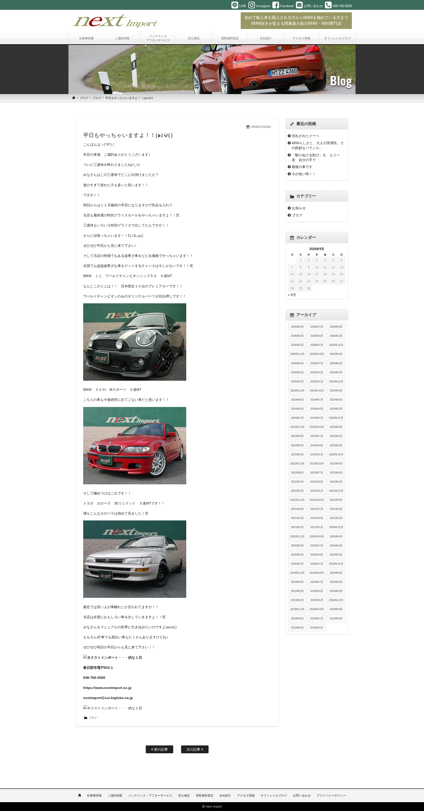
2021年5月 (297, 518)
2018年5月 (297, 627)
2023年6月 (336, 435)
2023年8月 (297, 435)
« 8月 (292, 295)
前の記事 (160, 749)
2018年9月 (336, 609)
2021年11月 (297, 499)
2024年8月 (297, 399)
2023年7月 (316, 435)
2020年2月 (297, 563)
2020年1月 (316, 563)
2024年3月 (336, 408)
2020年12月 (336, 527)
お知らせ (299, 208)
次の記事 (193, 749)
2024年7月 (316, 399)
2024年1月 (316, 417)
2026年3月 (336, 335)
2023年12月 (336, 417)
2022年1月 (316, 490)
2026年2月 (297, 344)
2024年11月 (297, 390)
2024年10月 (317, 390)
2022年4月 (316, 481)
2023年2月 (297, 454)
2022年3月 (336, 481)
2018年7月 (316, 618)
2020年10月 (317, 536)
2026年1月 (316, 344)
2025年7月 (316, 363)
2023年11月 (297, 426)
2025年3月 (336, 372)
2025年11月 (297, 353)
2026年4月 (316, 335)
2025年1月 (316, 381)
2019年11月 (297, 572)
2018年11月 (297, 609)
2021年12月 (336, 490)
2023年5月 (297, 445)
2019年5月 (297, 590)
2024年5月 (297, 408)
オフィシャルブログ (274, 795)
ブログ (84, 98)
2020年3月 (336, 554)
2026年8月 (297, 326)
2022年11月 (297, 463)
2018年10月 (317, 609)
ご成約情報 (114, 795)
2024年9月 (336, 390)
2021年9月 (336, 499)
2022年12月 (336, 454)
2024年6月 (336, 399)
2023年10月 (317, 426)
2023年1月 (316, 454)
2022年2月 (297, 490)
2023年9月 (336, 426)
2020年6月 (336, 545)
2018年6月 (336, 618)
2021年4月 (316, 518)
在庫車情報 (94, 795)
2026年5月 (297, 335)
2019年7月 (316, 581)
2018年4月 (316, 627)
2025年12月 (336, 344)
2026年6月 (336, 326)
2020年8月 (297, 545)
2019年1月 (316, 600)
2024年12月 (336, 381)
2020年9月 (336, 536)
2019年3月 (336, 590)
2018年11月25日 (261, 126)
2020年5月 (297, 554)
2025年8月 (297, 363)
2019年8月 (297, 581)
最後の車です (302, 167)
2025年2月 (297, 381)
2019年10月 (317, 572)
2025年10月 (317, 353)
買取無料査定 (204, 795)
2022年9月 (336, 463)
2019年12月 (336, 563)
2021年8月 (297, 508)
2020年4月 (316, 554)
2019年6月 (336, 581)
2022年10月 (317, 463)
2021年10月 (317, 499)
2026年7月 (316, 326)
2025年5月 (297, 372)
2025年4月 (316, 372)
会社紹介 (225, 795)
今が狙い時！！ (304, 174)
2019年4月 (316, 590)
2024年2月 (297, 417)
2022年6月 (336, 472)
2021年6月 (336, 508)
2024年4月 (316, 408)
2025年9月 (336, 353)
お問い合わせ (302, 795)
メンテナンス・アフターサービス (150, 795)
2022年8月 (297, 472)
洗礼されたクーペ (305, 136)
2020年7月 (316, 545)
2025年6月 (336, 363)
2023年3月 (336, 445)
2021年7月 (316, 508)
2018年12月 (336, 600)
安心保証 (184, 795)
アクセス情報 (246, 795)
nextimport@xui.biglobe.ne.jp (108, 698)
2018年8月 (297, 618)
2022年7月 (316, 472)
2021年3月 (336, 518)
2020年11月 (297, 536)
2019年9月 (336, 572)
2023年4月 (316, 445)
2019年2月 (297, 600)
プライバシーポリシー (331, 795)
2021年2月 (297, 527)
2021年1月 (316, 527)
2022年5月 (297, 481)
